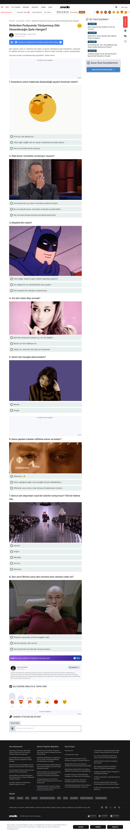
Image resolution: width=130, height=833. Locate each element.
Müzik (28, 21)
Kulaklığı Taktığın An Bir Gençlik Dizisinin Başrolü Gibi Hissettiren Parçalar (102, 55)
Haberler (12, 21)
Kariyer (58, 807)
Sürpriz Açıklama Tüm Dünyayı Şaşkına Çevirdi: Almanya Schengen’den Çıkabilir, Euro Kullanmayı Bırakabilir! (49, 773)
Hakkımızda (12, 807)
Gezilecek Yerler (101, 798)
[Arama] (116, 7)
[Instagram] (102, 807)
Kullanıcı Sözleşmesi (67, 807)
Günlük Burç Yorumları (47, 798)
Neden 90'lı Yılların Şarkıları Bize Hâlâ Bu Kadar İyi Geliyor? (102, 37)
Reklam (48, 807)
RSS (89, 807)
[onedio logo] (65, 7)
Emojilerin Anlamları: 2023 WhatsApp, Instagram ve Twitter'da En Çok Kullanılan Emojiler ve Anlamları (77, 776)
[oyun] (110, 12)
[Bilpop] (102, 12)
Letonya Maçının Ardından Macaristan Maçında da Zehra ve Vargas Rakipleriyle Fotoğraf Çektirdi (21, 777)
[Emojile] (106, 12)
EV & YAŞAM (15, 7)
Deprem (20, 798)
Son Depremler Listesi (72, 754)
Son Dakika (74, 798)
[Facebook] (106, 807)
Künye (85, 807)
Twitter (12, 798)
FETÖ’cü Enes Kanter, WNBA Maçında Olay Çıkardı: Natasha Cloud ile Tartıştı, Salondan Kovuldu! (49, 766)
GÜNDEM (26, 7)
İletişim (53, 807)
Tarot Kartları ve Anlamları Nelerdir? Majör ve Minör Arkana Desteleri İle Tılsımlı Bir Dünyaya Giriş (107, 752)
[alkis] (114, 12)
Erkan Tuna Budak (25, 34)
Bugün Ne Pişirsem (87, 798)
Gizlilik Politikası (30, 807)
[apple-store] (92, 816)
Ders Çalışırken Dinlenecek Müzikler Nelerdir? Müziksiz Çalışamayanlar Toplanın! (105, 768)
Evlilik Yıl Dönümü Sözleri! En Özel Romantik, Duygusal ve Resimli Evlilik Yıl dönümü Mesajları (77, 760)
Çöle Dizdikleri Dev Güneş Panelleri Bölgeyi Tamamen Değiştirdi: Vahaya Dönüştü (20, 759)
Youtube (34, 798)
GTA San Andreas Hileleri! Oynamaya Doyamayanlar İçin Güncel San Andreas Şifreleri (106, 784)
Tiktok (65, 798)
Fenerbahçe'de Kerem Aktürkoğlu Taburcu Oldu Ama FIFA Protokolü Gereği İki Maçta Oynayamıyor (19, 752)
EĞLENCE (35, 7)
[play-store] (103, 816)
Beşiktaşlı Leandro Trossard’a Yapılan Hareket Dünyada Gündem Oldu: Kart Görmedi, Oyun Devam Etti (48, 788)
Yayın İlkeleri (78, 807)
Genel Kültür (20, 21)
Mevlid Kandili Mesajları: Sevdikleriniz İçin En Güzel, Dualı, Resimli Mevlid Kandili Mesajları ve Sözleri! (48, 759)
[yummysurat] (126, 12)
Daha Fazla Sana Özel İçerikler (102, 69)
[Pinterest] (119, 807)
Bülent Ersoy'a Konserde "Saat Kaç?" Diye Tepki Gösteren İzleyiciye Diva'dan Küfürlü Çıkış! (49, 752)
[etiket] (79, 26)
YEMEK (43, 7)
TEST (7, 7)
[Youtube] (115, 807)
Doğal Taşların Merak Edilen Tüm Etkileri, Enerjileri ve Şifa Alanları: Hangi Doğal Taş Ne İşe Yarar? (77, 771)
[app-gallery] (115, 816)
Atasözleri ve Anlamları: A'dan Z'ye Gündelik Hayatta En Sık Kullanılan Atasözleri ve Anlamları (75, 781)
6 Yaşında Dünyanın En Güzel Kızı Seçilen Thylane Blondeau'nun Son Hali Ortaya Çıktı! (49, 780)
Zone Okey (74, 12)
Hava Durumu (69, 750)
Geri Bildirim (20, 807)
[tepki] (12, 702)
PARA (50, 7)
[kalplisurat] (118, 12)
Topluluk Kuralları (40, 807)
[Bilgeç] (97, 12)
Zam (27, 798)
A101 (59, 798)
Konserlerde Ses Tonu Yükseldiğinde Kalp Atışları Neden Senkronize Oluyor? (102, 46)
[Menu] (2, 7)
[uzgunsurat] (122, 12)
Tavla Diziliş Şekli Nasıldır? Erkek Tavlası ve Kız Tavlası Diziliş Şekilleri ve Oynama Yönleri (78, 787)
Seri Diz (82, 12)
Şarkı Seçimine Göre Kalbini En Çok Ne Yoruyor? (101, 28)
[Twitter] (110, 807)
